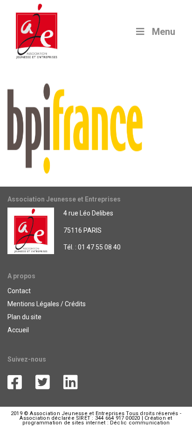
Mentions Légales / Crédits (46, 304)
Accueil (18, 330)
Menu (163, 31)
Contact (19, 291)
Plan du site (24, 317)
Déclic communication (140, 423)
